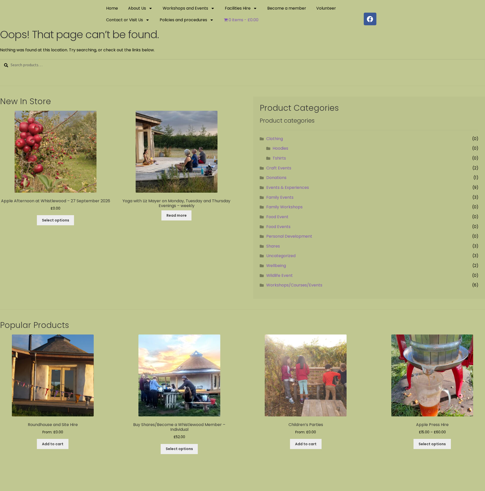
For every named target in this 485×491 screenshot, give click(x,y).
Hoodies (280, 148)
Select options (55, 220)
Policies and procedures (183, 20)
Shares (273, 246)
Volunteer (326, 8)
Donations (276, 178)
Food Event (277, 217)
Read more (176, 215)
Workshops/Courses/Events (294, 285)
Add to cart (52, 444)
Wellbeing (276, 266)
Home (112, 8)
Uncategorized (281, 256)
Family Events (280, 197)
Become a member (286, 8)
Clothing (274, 139)
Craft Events (278, 168)
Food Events (278, 227)
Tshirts (279, 158)
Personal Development (289, 236)
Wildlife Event (279, 275)
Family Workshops (284, 207)
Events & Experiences (287, 187)
